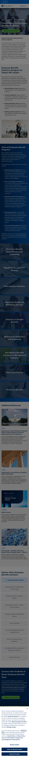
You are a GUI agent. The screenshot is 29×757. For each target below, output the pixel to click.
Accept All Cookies (14, 754)
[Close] (27, 708)
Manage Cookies (14, 745)
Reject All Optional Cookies (14, 749)
